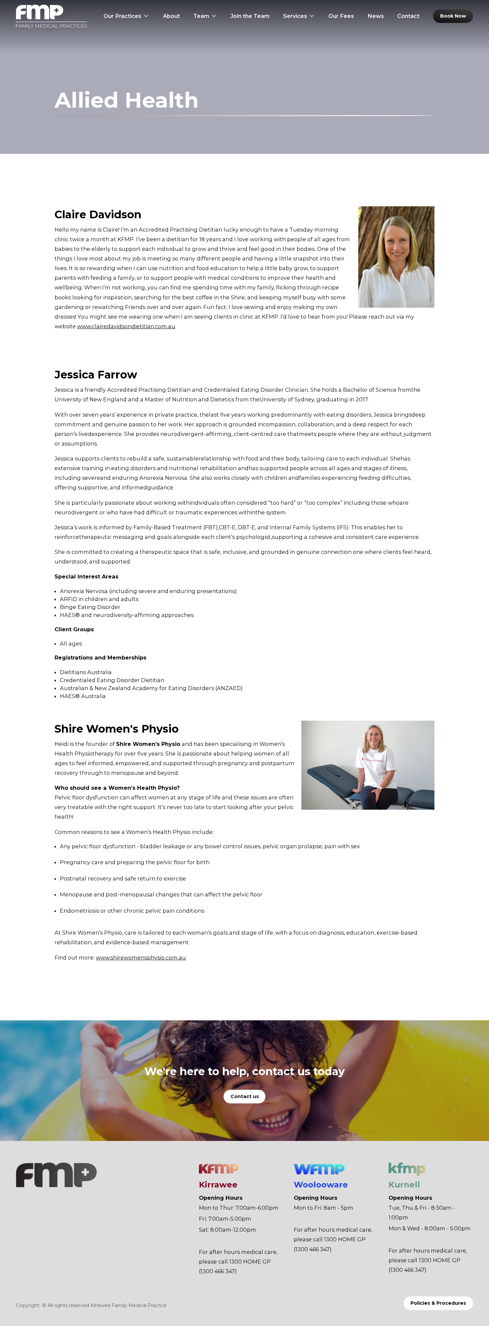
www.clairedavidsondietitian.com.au (126, 326)
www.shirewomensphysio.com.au (141, 957)
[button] (126, 16)
